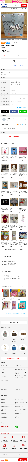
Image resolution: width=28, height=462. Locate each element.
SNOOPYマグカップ (14, 192)
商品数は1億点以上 (4, 441)
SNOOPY (3, 47)
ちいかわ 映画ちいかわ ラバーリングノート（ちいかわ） (14, 243)
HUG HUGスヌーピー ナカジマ (13, 175)
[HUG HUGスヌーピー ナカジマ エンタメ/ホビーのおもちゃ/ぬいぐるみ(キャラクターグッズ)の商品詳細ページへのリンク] (14, 168)
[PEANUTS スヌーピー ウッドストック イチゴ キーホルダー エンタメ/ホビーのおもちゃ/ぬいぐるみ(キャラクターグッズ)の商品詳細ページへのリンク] (23, 151)
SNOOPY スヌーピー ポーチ (4, 175)
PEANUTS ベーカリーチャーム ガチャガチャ (5, 193)
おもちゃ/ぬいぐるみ (15, 82)
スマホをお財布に (14, 449)
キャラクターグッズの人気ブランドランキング (15, 313)
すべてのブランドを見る (14, 358)
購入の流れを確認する (22, 107)
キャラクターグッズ (15, 84)
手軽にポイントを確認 (23, 449)
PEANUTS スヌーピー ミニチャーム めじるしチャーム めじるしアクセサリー (23, 211)
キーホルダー (3, 206)
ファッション (12, 206)
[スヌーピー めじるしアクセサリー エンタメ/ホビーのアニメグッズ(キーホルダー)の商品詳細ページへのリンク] (5, 202)
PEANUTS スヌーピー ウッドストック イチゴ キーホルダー (23, 159)
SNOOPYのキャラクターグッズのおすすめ (14, 249)
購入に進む (23, 460)
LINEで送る (23, 111)
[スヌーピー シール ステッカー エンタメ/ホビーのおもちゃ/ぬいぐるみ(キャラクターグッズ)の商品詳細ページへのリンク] (14, 151)
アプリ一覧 (17, 454)
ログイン (17, 5)
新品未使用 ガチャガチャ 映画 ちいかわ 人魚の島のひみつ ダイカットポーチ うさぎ (5, 245)
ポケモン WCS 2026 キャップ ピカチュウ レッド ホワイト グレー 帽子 (5, 227)
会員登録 (24, 5)
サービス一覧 (4, 454)
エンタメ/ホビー (14, 81)
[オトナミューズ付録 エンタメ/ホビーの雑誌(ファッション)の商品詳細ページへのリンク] (14, 202)
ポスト (5, 111)
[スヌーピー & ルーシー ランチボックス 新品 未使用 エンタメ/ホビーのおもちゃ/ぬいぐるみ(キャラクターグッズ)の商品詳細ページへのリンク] (5, 151)
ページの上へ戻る (14, 322)
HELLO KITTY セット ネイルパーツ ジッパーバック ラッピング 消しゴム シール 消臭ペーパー (13, 228)
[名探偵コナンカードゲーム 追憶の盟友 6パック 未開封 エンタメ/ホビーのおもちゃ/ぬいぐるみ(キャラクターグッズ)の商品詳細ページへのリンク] (23, 235)
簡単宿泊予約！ (23, 441)
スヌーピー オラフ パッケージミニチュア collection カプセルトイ (23, 193)
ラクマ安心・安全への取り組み (17, 66)
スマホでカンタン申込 (4, 449)
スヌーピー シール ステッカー (13, 158)
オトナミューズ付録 (14, 209)
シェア (14, 111)
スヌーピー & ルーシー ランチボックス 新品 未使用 (5, 159)
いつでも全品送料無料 (14, 441)
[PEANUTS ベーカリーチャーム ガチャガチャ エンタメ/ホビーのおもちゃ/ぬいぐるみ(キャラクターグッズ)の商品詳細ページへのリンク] (5, 185)
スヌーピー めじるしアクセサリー (5, 209)
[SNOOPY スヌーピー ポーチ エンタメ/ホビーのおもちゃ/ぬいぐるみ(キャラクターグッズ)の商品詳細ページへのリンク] (5, 168)
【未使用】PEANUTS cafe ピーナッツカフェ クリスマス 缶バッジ (23, 176)
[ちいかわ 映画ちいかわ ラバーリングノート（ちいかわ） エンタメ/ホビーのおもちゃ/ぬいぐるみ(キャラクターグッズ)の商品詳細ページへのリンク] (14, 235)
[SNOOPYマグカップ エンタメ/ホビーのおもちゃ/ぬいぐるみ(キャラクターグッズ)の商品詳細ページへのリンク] (14, 185)
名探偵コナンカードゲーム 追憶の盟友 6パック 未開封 (23, 243)
